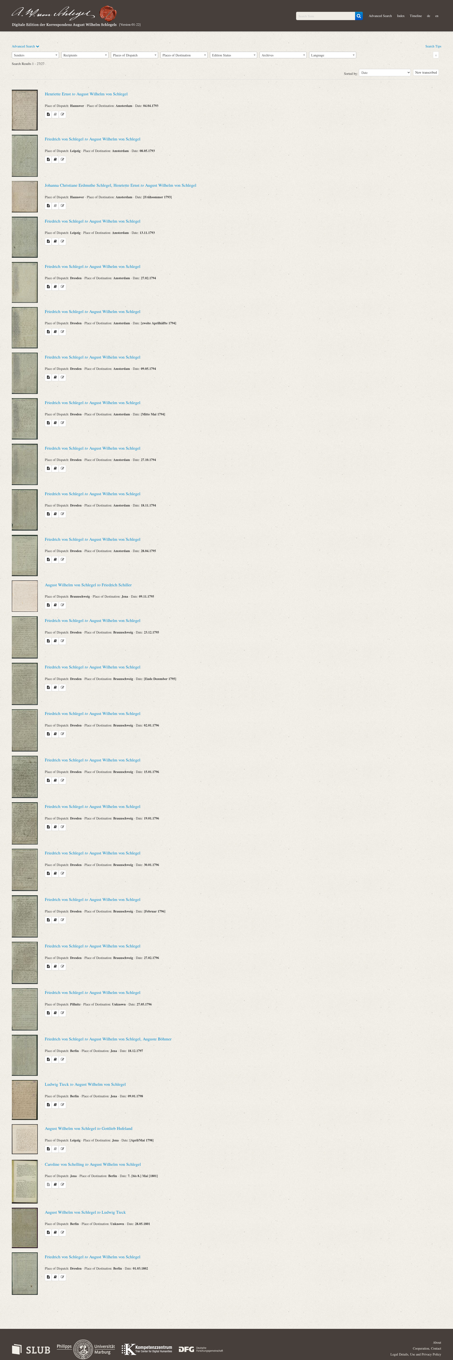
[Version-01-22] (130, 24)
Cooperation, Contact (427, 1348)
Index (401, 15)
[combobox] (35, 55)
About (437, 1342)
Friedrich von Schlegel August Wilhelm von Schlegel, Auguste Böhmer (108, 1039)
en (436, 15)
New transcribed (426, 72)
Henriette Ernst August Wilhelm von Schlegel (86, 94)
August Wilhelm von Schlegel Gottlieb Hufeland (88, 1128)
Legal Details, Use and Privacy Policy (415, 1354)
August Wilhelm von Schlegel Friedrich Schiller (88, 584)
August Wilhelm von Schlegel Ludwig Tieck (85, 1212)
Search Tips (433, 46)
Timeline (416, 15)
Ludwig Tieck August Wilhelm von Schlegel (85, 1084)
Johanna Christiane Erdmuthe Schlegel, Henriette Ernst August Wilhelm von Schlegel (120, 185)
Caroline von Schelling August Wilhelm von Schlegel (93, 1164)
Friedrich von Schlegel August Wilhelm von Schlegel (92, 139)
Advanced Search (380, 15)
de (428, 15)
